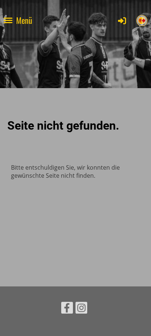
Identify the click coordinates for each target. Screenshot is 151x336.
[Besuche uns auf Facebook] (67, 309)
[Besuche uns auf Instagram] (81, 309)
